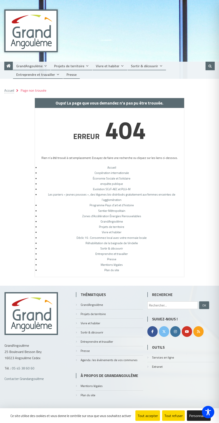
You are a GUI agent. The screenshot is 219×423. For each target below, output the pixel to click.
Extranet (157, 366)
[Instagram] (175, 331)
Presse (72, 74)
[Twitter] (164, 331)
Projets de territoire (69, 66)
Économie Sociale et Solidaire (111, 178)
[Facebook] (152, 331)
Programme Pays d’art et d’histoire (112, 205)
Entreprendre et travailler (35, 74)
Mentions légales (112, 264)
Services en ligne (163, 357)
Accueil (111, 167)
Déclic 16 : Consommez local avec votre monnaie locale (112, 237)
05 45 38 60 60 (23, 368)
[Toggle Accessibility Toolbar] (208, 412)
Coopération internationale (112, 172)
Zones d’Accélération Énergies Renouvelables (111, 216)
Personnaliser (199, 415)
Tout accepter (148, 415)
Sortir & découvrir (144, 66)
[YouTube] (187, 331)
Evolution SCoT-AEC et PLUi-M (111, 189)
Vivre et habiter (107, 66)
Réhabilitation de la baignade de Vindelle (112, 243)
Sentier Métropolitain (111, 210)
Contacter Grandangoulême (24, 378)
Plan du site (111, 270)
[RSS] (198, 331)
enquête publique (111, 183)
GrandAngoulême (29, 66)
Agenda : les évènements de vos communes (109, 360)
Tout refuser (173, 415)
